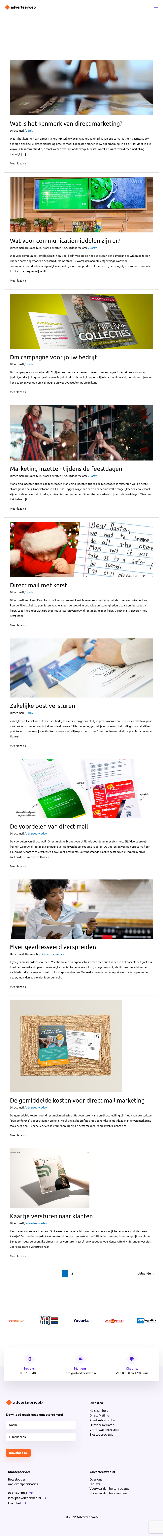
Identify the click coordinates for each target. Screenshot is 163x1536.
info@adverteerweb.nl (81, 1373)
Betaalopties (17, 1479)
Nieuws (94, 1484)
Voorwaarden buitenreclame (109, 1488)
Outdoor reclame (77, 247)
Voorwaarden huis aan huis (108, 1493)
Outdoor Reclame (101, 1425)
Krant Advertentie (102, 1420)
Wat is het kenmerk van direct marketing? (66, 123)
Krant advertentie (54, 247)
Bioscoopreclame (101, 1434)
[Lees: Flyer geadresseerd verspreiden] (81, 908)
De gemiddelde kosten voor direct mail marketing (77, 1100)
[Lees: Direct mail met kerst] (81, 549)
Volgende (146, 1273)
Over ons (95, 1479)
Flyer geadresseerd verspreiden (53, 946)
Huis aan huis (33, 247)
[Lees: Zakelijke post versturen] (81, 667)
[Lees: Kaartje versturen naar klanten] (49, 1177)
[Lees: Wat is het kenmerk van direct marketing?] (81, 87)
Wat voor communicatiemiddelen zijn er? (65, 240)
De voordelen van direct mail (49, 826)
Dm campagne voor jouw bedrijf (53, 357)
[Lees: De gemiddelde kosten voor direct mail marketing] (66, 1045)
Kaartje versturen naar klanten (51, 1215)
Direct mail (17, 130)
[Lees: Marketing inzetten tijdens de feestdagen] (81, 432)
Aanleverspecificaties (23, 1484)
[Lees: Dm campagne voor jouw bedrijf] (81, 321)
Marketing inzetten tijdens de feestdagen (66, 468)
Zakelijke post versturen (42, 705)
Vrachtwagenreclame (104, 1429)
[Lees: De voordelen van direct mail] (81, 788)
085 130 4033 (29, 1373)
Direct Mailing (99, 1415)
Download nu (18, 1453)
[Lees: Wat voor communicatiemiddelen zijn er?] (81, 204)
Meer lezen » (18, 163)
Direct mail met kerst (38, 585)
